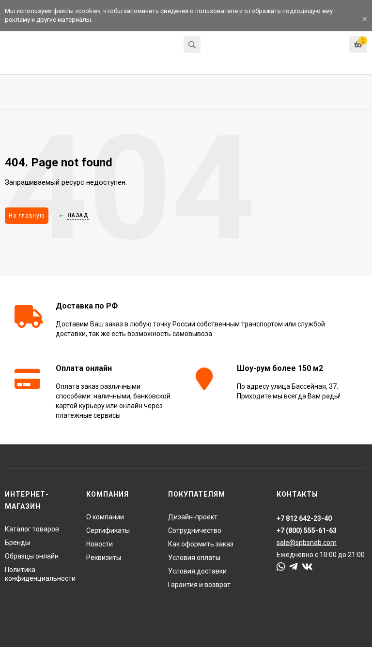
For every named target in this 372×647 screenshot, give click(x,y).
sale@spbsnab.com (307, 542)
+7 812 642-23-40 (232, 45)
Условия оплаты (194, 557)
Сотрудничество (194, 530)
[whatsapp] (281, 567)
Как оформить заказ (200, 544)
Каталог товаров (32, 529)
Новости (99, 544)
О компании (105, 517)
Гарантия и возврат (199, 584)
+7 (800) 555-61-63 (307, 530)
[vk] (307, 567)
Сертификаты (108, 530)
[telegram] (293, 567)
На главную (27, 215)
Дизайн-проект (192, 517)
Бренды (17, 542)
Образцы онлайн (32, 556)
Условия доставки (197, 571)
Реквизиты (103, 557)
